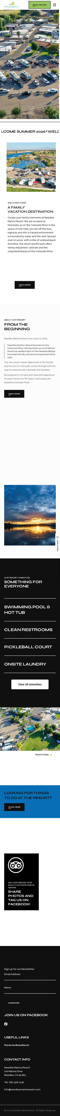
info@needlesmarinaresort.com (22, 1089)
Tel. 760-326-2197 (14, 1082)
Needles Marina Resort (23, 1110)
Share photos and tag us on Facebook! (20, 898)
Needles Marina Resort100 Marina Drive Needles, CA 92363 (17, 1071)
